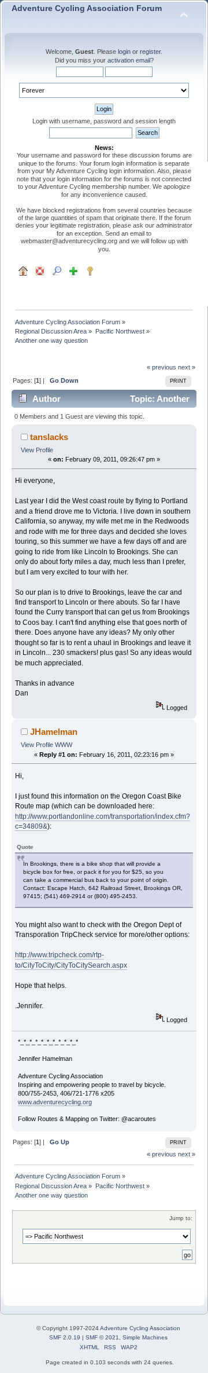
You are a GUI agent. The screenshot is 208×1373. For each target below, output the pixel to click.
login (124, 51)
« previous (161, 367)
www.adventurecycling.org (55, 1102)
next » (186, 367)
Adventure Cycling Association (140, 1328)
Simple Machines (145, 1337)
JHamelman (53, 732)
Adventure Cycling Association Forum (87, 8)
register (150, 51)
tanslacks (49, 437)
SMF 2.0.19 (64, 1337)
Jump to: (180, 1218)
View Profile (37, 449)
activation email (128, 60)
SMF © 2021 (102, 1337)
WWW (63, 744)
